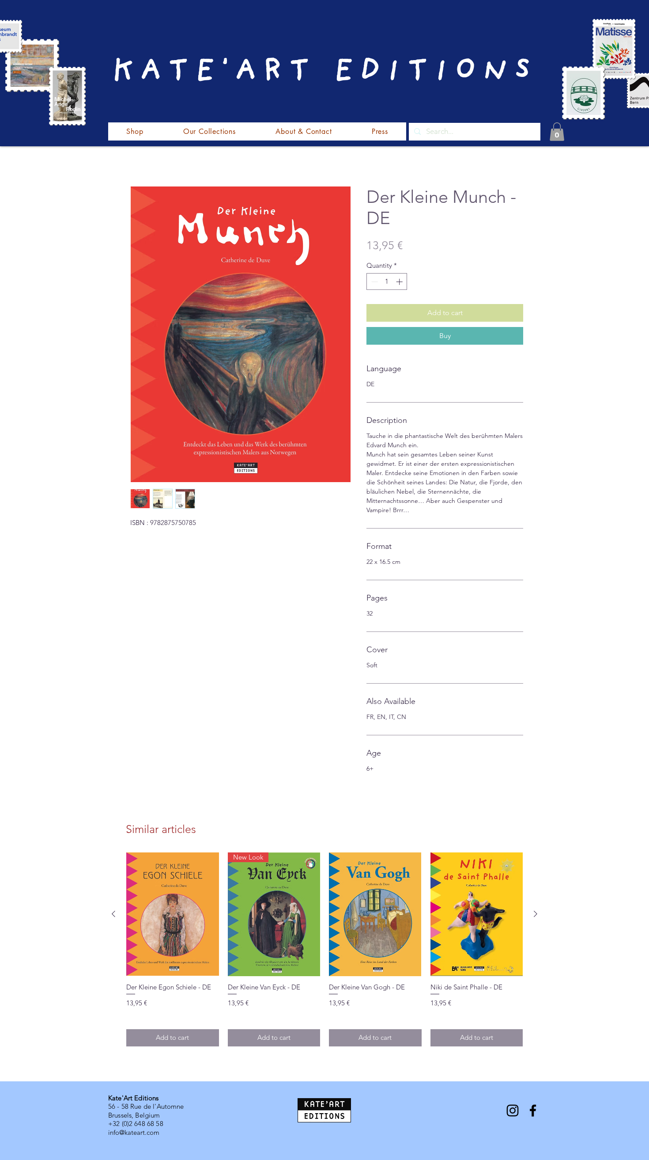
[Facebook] (533, 1110)
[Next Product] (535, 914)
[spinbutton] (387, 282)
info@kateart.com (133, 1132)
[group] (324, 949)
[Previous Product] (113, 914)
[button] (557, 131)
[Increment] (400, 282)
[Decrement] (374, 282)
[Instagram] (513, 1110)
